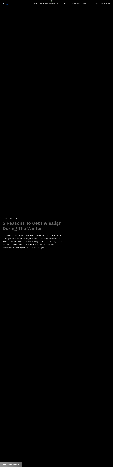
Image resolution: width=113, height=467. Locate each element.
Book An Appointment (97, 4)
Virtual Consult (82, 4)
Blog (108, 4)
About (41, 4)
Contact (73, 4)
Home (36, 4)
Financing (65, 4)
